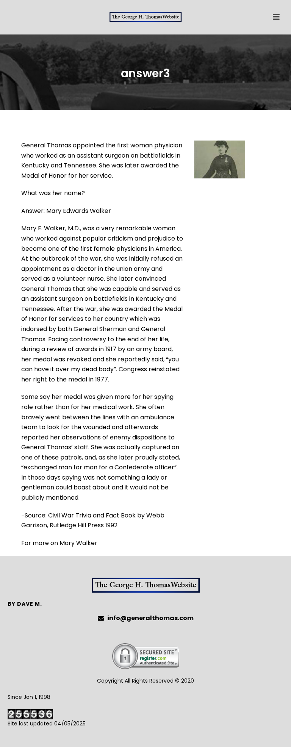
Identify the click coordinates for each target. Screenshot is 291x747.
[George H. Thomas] (145, 17)
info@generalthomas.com (150, 618)
